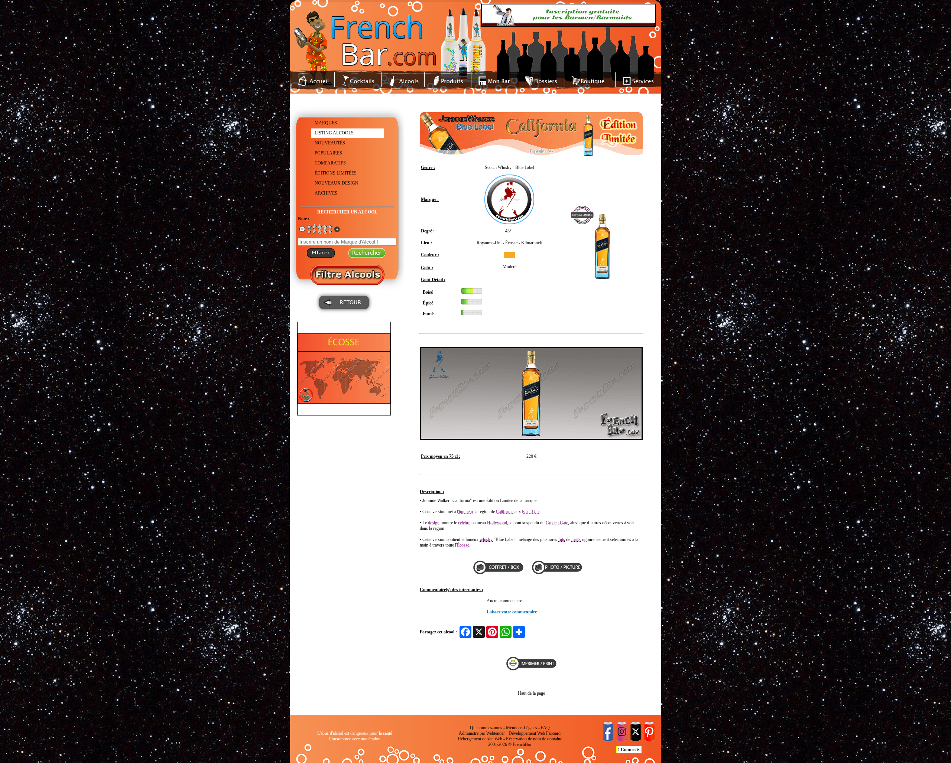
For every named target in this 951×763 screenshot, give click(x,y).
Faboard (553, 733)
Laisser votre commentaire (512, 611)
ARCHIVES (326, 193)
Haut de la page (531, 693)
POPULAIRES (328, 153)
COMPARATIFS (330, 163)
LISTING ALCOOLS (334, 133)
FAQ (545, 727)
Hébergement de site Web (480, 738)
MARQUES (326, 122)
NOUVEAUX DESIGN (336, 183)
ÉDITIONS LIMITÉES (336, 173)
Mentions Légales (521, 727)
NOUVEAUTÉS (330, 143)
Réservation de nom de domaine (534, 738)
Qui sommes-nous (486, 727)
